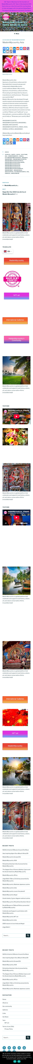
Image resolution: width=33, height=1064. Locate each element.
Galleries (5, 1010)
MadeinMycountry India (10, 888)
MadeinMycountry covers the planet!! (14, 891)
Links (4, 1013)
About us (5, 1003)
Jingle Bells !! (6, 927)
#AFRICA (7, 154)
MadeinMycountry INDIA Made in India (15, 23)
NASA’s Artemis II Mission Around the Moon (16, 850)
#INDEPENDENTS (13, 156)
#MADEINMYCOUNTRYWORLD (14, 168)
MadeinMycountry (18, 40)
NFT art (7, 1023)
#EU (6, 156)
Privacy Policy (9, 1029)
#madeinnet (9, 170)
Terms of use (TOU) (8, 1026)
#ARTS (13, 154)
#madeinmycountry (19, 159)
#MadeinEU (8, 159)
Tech (4, 1020)
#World (7, 173)
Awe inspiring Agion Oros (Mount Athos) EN (15, 853)
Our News (5, 1017)
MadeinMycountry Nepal (10, 895)
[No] (31, 1058)
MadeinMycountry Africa (10, 875)
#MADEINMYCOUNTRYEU (12, 164)
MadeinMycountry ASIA (10, 860)
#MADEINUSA (18, 170)
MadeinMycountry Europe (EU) (12, 857)
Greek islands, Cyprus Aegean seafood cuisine (16, 898)
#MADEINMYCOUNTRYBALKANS (14, 162)
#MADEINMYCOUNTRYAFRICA (14, 160)
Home (4, 999)
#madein (25, 157)
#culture (24, 154)
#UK (27, 171)
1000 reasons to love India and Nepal (13, 923)
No (19, 1061)
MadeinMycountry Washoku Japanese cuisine (16, 884)
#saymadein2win (20, 171)
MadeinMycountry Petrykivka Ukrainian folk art (16, 902)
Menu (17, 33)
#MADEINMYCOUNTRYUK (12, 165)
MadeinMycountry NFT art (10, 916)
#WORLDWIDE (15, 173)
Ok (15, 1061)
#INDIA (21, 156)
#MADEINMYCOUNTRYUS (12, 167)
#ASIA (7, 152)
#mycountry (9, 171)
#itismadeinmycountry (13, 157)
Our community (7, 1006)
